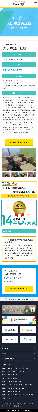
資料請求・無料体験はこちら (19, 142)
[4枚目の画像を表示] (32, 174)
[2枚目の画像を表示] (15, 174)
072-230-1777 (12, 70)
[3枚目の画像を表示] (23, 174)
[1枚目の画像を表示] (6, 174)
